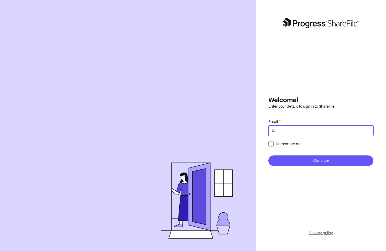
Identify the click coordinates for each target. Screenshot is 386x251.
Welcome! (283, 99)
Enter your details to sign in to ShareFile (301, 106)
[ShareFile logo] (321, 23)
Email (273, 121)
